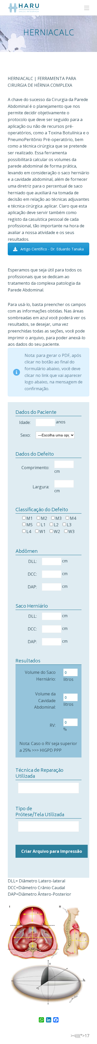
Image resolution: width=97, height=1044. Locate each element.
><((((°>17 (80, 1036)
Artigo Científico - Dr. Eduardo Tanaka (52, 249)
